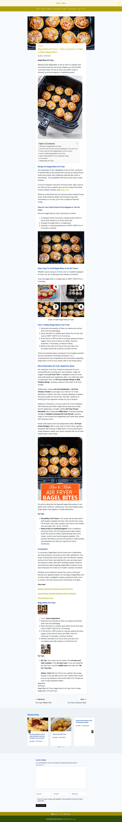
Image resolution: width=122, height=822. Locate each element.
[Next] (92, 731)
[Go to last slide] (30, 731)
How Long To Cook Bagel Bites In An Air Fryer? (56, 151)
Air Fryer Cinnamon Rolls (77, 701)
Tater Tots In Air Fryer (59, 734)
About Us (43, 8)
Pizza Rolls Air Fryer (45, 598)
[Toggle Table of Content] (76, 143)
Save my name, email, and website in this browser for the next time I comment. (60, 800)
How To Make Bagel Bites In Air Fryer (52, 153)
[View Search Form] (119, 3)
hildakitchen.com (69, 819)
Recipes (64, 8)
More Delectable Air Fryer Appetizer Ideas (54, 156)
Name (39, 794)
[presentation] (38, 724)
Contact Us (50, 8)
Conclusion (44, 158)
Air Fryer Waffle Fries (44, 701)
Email (56, 794)
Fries (84, 8)
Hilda (41, 56)
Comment (40, 765)
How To (80, 8)
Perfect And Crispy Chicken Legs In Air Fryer (55, 589)
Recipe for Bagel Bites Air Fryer (50, 146)
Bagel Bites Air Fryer (47, 161)
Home (38, 8)
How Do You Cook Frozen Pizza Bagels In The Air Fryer (59, 149)
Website (75, 794)
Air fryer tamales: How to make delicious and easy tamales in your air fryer (37, 736)
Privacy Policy (57, 8)
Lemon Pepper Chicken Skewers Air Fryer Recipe (57, 593)
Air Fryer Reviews (72, 8)
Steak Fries (64, 190)
